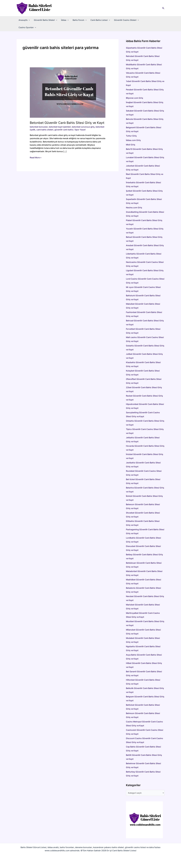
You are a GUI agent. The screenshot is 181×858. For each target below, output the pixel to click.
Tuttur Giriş (131, 136)
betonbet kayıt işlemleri (60, 127)
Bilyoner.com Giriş (134, 98)
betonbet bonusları (39, 127)
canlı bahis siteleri (44, 129)
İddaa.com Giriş (133, 140)
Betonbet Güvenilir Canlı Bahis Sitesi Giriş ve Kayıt (67, 123)
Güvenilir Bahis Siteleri (44, 20)
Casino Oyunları (26, 27)
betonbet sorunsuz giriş (83, 127)
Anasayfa (23, 20)
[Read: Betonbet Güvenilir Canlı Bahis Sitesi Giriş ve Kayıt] (68, 92)
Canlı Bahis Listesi (99, 20)
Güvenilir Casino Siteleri (125, 20)
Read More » (35, 157)
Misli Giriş (130, 144)
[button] (163, 8)
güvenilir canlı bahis (63, 129)
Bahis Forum (78, 20)
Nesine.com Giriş (134, 207)
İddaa (63, 20)
